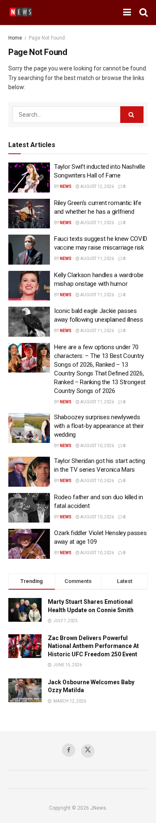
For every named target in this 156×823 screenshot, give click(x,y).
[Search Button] (143, 12)
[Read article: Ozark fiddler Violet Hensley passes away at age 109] (29, 544)
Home (15, 38)
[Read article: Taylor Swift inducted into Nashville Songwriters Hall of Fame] (29, 178)
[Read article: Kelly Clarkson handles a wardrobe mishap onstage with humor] (29, 286)
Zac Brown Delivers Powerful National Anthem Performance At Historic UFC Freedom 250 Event (93, 646)
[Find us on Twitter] (87, 751)
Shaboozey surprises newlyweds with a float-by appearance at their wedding (99, 425)
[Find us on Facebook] (68, 750)
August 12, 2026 (96, 186)
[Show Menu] (127, 12)
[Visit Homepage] (20, 12)
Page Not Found (47, 38)
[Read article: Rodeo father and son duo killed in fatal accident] (29, 508)
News (66, 186)
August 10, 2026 (96, 445)
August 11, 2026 (96, 222)
